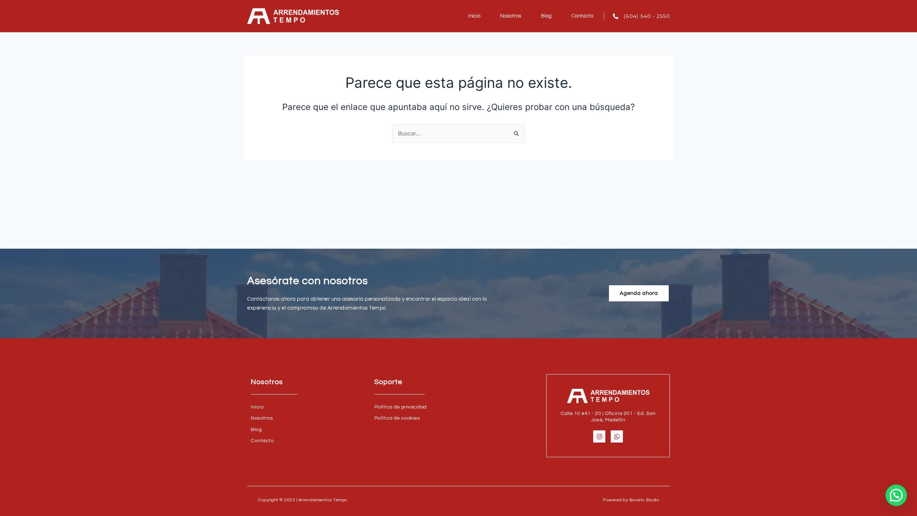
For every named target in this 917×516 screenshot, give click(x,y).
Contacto (582, 16)
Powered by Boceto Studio (631, 500)
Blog (546, 16)
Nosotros (510, 16)
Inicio (474, 16)
